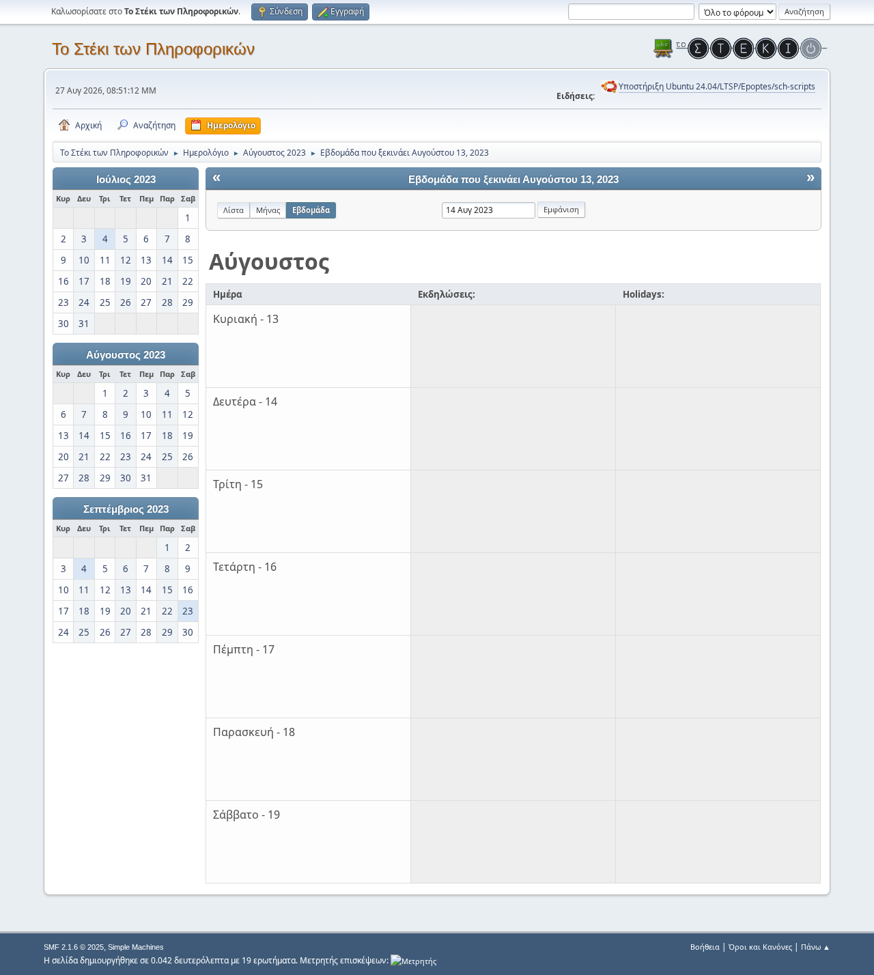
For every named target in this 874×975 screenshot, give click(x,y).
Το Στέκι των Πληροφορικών (153, 49)
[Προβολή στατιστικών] (413, 960)
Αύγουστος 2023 (125, 355)
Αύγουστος (269, 261)
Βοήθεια (705, 947)
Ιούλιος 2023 (126, 179)
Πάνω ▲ (815, 947)
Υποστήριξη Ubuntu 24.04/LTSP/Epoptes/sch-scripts (717, 86)
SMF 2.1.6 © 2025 (74, 947)
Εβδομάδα (311, 210)
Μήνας (268, 210)
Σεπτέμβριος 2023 (126, 509)
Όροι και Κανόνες (760, 947)
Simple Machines (136, 947)
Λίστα (233, 210)
